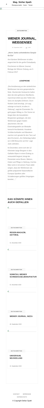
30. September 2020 (17, 47)
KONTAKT (16, 394)
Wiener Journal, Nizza (21, 316)
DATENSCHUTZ (22, 397)
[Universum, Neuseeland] (22, 340)
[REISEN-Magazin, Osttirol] (22, 217)
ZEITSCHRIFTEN (22, 30)
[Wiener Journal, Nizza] (22, 301)
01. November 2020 (15, 243)
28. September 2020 (16, 324)
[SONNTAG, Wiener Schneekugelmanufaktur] (22, 259)
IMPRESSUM (27, 394)
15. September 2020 (16, 366)
